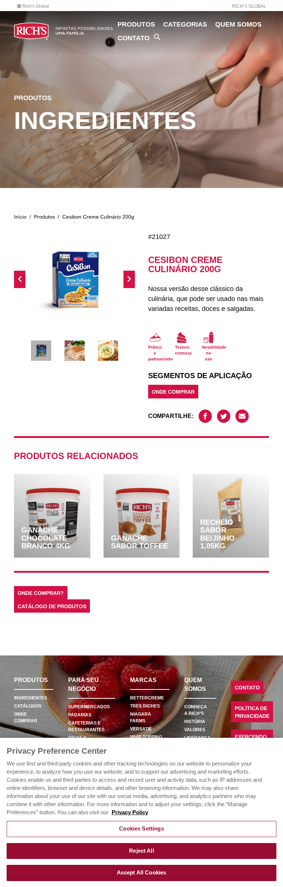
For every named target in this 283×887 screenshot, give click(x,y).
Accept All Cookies (142, 873)
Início (20, 217)
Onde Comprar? (41, 593)
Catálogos (28, 706)
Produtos (136, 24)
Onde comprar (25, 717)
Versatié (141, 729)
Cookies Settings (141, 829)
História (194, 721)
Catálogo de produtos (52, 606)
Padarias (79, 715)
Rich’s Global (249, 6)
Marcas (143, 680)
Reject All (141, 851)
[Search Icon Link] (157, 37)
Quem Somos (238, 24)
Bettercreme (147, 698)
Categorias (185, 24)
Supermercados (89, 706)
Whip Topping (146, 737)
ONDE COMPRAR (173, 392)
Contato (134, 38)
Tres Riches (145, 706)
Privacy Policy (130, 812)
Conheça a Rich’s (195, 710)
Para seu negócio (83, 684)
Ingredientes (30, 698)
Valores (194, 729)
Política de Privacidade (252, 712)
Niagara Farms (140, 717)
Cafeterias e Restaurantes (86, 726)
